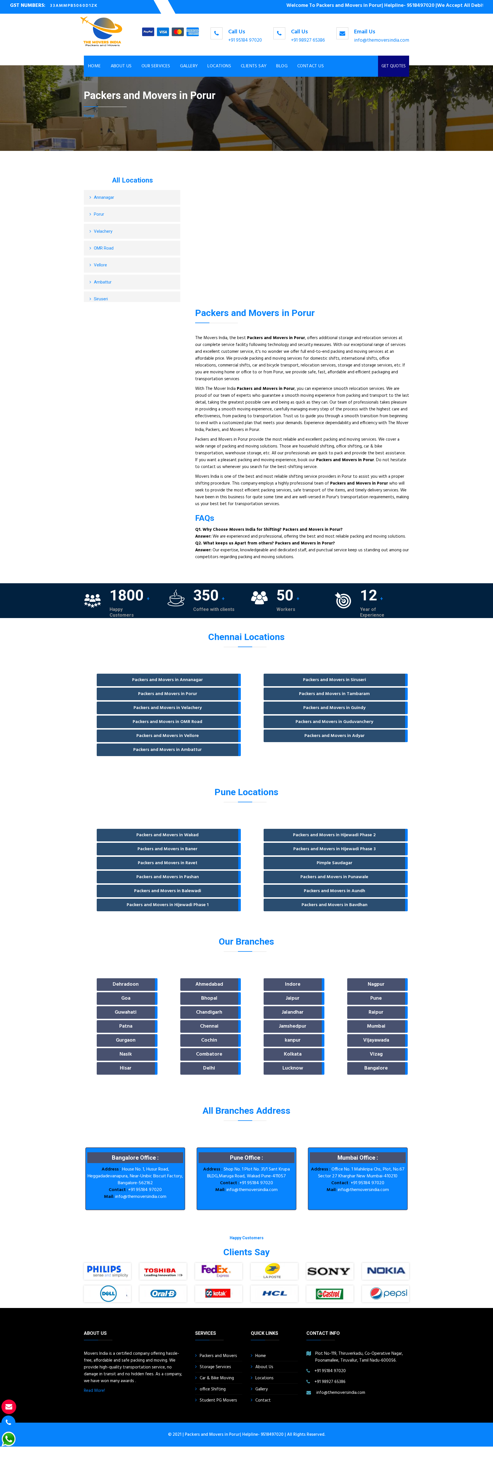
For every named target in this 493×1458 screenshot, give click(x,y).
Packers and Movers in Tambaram (334, 694)
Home (94, 66)
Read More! (94, 1390)
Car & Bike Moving (217, 1378)
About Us (121, 66)
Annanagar (104, 197)
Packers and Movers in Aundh (334, 891)
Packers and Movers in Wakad (167, 835)
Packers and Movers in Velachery (168, 708)
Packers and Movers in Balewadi (167, 891)
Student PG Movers (218, 1400)
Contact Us (310, 66)
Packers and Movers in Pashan (167, 877)
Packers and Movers (218, 1355)
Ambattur (103, 282)
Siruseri (101, 298)
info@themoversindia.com (381, 40)
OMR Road (104, 248)
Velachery (103, 231)
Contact (263, 1400)
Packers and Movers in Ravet (167, 863)
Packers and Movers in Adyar (334, 736)
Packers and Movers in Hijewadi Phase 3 (334, 849)
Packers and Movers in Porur (167, 694)
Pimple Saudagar (334, 863)
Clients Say (253, 66)
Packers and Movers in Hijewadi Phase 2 (334, 835)
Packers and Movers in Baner (167, 849)
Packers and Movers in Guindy (334, 708)
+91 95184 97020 (245, 40)
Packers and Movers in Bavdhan (334, 905)
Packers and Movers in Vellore (167, 736)
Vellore (100, 265)
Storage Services (215, 1367)
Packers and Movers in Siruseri (334, 680)
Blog (282, 66)
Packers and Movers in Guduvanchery (334, 722)
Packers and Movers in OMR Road (167, 722)
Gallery (189, 66)
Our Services (156, 66)
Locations (219, 66)
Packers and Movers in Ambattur (167, 750)
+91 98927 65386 (308, 40)
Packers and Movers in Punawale (334, 877)
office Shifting (213, 1389)
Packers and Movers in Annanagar (167, 680)
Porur (99, 214)
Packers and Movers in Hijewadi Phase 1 (168, 905)
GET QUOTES (393, 66)
